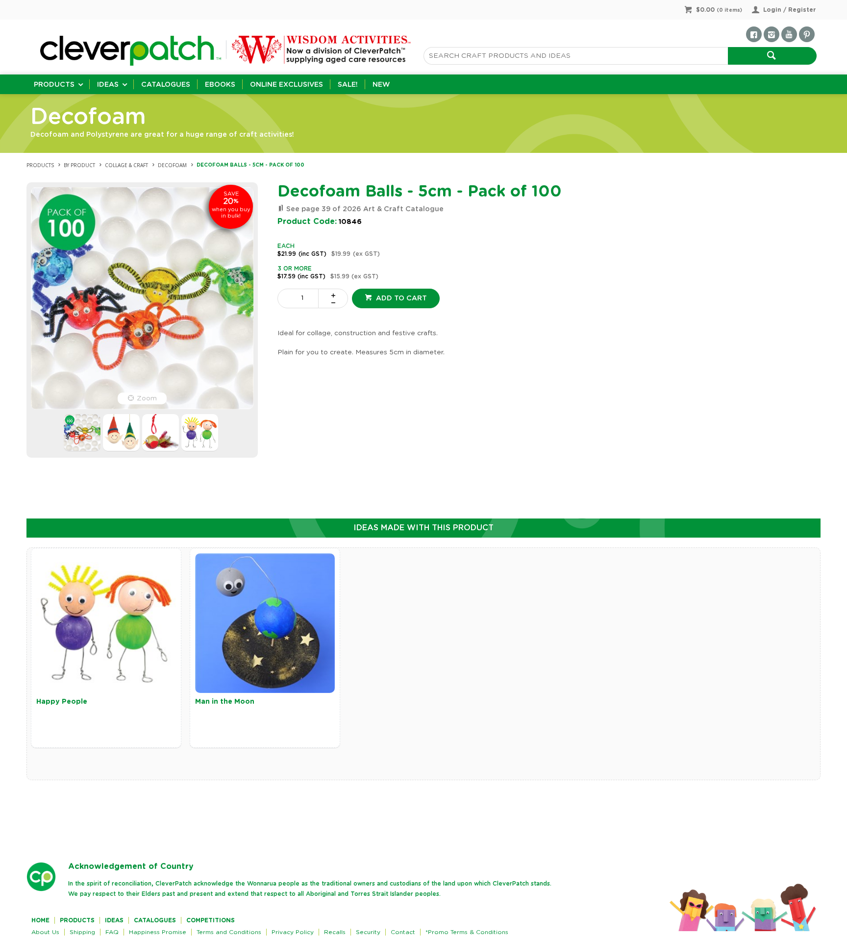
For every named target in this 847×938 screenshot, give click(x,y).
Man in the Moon (224, 701)
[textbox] (576, 56)
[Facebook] (754, 34)
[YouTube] (789, 34)
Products (54, 84)
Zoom (147, 398)
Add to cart (400, 298)
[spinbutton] (300, 298)
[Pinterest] (807, 34)
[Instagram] (771, 34)
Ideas (108, 84)
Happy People (61, 701)
